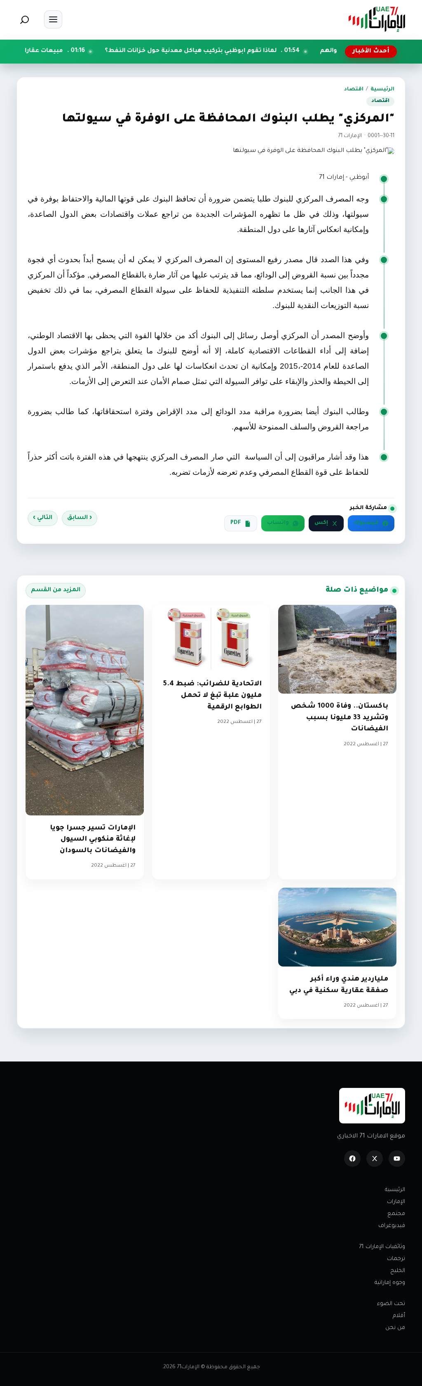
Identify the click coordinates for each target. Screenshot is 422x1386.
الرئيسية (382, 89)
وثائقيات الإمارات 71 (382, 1247)
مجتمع (396, 1214)
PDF (235, 523)
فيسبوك (366, 523)
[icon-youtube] (397, 1158)
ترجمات (396, 1259)
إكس (321, 523)
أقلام (399, 1316)
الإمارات (396, 1202)
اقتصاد (353, 89)
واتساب (278, 523)
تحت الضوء (391, 1304)
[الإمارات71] (376, 19)
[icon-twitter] (374, 1158)
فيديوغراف (391, 1226)
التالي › (42, 518)
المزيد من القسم (55, 590)
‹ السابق (79, 518)
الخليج (397, 1271)
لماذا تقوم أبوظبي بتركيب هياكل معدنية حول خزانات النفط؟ (235, 51)
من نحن (395, 1328)
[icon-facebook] (352, 1158)
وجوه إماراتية (390, 1283)
